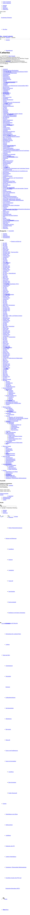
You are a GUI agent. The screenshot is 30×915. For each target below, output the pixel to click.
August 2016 (6, 369)
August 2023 (6, 286)
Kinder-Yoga (6, 213)
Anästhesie (8, 262)
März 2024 (5, 277)
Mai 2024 (5, 274)
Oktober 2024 (6, 268)
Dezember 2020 (6, 318)
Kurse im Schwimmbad (11, 761)
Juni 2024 (5, 273)
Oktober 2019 (6, 333)
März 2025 (5, 262)
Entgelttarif (5, 111)
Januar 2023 (5, 292)
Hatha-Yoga (5, 223)
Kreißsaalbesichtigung (10, 697)
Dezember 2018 (6, 346)
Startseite (5, 5)
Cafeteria (8, 644)
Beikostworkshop (7, 173)
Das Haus (5, 108)
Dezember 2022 (6, 294)
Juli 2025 (5, 258)
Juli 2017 (5, 358)
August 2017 (6, 357)
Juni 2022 (5, 301)
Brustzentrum (11, 437)
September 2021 (6, 310)
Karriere (4, 190)
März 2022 (5, 305)
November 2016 (6, 365)
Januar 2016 (5, 375)
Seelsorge (5, 143)
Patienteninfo (6, 75)
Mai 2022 (5, 302)
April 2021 (5, 314)
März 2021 (5, 315)
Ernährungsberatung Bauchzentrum (10, 70)
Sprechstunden (6, 178)
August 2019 (6, 336)
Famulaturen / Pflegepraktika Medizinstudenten (13, 200)
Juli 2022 (5, 300)
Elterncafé (8, 740)
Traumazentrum (6, 204)
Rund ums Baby (6, 141)
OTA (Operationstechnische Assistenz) (11, 136)
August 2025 (6, 257)
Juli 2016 (5, 370)
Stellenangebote (6, 121)
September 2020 (6, 320)
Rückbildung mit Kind (8, 140)
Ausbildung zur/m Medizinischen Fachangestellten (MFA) (15, 85)
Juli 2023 (5, 287)
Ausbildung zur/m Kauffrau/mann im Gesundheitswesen (15, 171)
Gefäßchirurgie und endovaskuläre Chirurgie (12, 113)
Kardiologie (5, 158)
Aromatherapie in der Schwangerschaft (11, 102)
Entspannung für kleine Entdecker (10, 215)
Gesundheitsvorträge (7, 225)
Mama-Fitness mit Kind (8, 160)
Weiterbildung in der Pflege (9, 181)
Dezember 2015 (6, 376)
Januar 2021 (5, 316)
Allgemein (5, 235)
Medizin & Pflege (7, 135)
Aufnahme (5, 84)
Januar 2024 (5, 280)
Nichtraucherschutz (7, 214)
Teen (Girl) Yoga (6, 219)
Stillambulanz (9, 718)
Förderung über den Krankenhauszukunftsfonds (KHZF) (15, 71)
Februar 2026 (6, 249)
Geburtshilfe (5, 112)
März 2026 (5, 248)
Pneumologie (6, 174)
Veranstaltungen (6, 123)
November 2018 (6, 347)
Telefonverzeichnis (7, 79)
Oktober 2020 (6, 319)
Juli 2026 (5, 243)
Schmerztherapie (6, 78)
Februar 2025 (6, 263)
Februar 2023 (6, 291)
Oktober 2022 (6, 296)
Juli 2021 (5, 311)
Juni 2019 (5, 338)
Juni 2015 (5, 378)
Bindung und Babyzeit (8, 88)
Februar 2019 (6, 343)
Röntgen (5, 177)
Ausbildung (5, 103)
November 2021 (6, 309)
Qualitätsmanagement (7, 176)
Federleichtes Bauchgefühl (9, 187)
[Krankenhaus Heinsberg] (6, 17)
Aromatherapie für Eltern (8, 224)
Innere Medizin (9, 103)
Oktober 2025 (6, 254)
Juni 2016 (5, 371)
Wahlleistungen (6, 146)
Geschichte (5, 130)
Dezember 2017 (6, 353)
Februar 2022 (6, 306)
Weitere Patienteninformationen (10, 196)
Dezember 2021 (6, 308)
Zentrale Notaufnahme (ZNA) (12, 283)
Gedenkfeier (5, 90)
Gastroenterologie (7, 129)
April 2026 (5, 246)
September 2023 (6, 285)
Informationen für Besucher (12, 623)
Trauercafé (5, 164)
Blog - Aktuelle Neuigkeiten (6, 36)
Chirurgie (8, 167)
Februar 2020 (6, 328)
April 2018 (5, 351)
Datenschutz (5, 9)
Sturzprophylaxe (6, 195)
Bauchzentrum (6, 87)
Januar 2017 (5, 362)
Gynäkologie (6, 92)
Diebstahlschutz (6, 221)
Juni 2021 (5, 313)
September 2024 (6, 269)
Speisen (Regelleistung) (8, 99)
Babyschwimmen (6, 104)
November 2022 (6, 295)
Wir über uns (5, 165)
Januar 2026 (5, 250)
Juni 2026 (5, 244)
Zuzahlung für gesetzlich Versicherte (11, 220)
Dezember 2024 (6, 266)
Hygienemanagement (7, 188)
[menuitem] (16, 5)
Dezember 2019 (6, 330)
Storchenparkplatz (10, 708)
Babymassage (6, 172)
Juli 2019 (5, 337)
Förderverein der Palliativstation (10, 73)
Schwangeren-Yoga (7, 97)
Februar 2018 (6, 352)
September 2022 (6, 297)
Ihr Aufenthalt (6, 93)
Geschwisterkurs (6, 201)
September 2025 (6, 255)
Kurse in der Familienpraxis (12, 750)
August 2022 (6, 299)
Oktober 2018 (6, 348)
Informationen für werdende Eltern (13, 633)
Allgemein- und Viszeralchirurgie (10, 81)
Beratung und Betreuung (8, 106)
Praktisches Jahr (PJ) (7, 139)
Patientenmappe (6, 76)
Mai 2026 (5, 245)
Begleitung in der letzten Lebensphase (11, 205)
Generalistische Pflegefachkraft (9, 116)
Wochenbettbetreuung (7, 125)
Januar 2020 (5, 329)
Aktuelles (5, 80)
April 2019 (5, 341)
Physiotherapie (6, 117)
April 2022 (5, 304)
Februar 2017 (6, 361)
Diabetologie (5, 109)
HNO (4, 216)
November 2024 (6, 267)
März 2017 (5, 360)
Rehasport (5, 118)
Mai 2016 (5, 372)
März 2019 (5, 342)
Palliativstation (6, 211)
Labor (4, 159)
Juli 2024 (5, 272)
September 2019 (6, 334)
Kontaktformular (6, 74)
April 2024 (5, 276)
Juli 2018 (5, 350)
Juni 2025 (5, 259)
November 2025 (6, 253)
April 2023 (5, 290)
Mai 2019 (5, 339)
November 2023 (6, 282)
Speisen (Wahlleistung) (8, 120)
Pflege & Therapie (7, 137)
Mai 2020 (5, 325)
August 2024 (6, 271)
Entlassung (5, 153)
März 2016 (5, 374)
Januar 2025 (5, 264)
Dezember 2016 (6, 364)
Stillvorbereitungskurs (7, 122)
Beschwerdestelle (6, 185)
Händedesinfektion (7, 155)
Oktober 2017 (6, 356)
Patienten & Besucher (7, 162)
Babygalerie (8, 729)
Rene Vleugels (12, 56)
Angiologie (5, 69)
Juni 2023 (5, 288)
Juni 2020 (5, 324)
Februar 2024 (6, 278)
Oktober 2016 (6, 366)
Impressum (5, 8)
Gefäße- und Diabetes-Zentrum (10, 115)
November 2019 (6, 332)
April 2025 (5, 260)
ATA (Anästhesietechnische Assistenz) (11, 149)
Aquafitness (5, 83)
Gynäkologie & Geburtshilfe (9, 154)
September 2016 (6, 367)
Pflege (4, 95)
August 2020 (6, 322)
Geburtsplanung (9, 665)
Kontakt (4, 6)
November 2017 (6, 355)
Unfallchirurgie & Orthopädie (9, 145)
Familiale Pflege (6, 127)
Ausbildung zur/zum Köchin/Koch (10, 197)
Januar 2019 (5, 344)
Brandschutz (5, 206)
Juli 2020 (5, 323)
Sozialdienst (5, 98)
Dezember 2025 (6, 252)
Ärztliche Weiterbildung (8, 148)
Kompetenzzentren (7, 191)
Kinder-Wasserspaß (7, 132)
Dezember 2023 (6, 281)
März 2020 (5, 327)
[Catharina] (15, 39)
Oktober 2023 (6, 283)
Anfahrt (4, 126)
